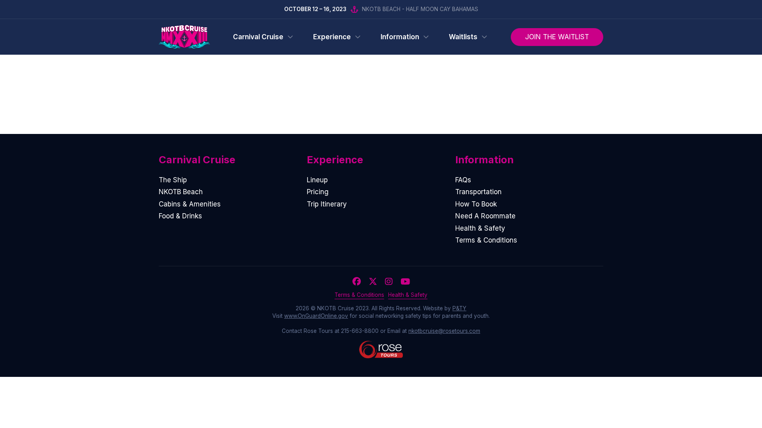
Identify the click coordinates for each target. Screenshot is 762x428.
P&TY (459, 308)
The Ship (173, 180)
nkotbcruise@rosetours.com (444, 331)
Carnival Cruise (258, 37)
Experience (332, 37)
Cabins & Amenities (190, 204)
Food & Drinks (180, 216)
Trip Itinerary (327, 204)
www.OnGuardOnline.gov (316, 316)
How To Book (476, 204)
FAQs (463, 180)
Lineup (317, 180)
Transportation (478, 192)
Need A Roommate (485, 216)
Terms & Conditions (486, 240)
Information (400, 37)
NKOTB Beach (181, 192)
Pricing (318, 192)
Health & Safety (480, 228)
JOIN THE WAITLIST (557, 37)
